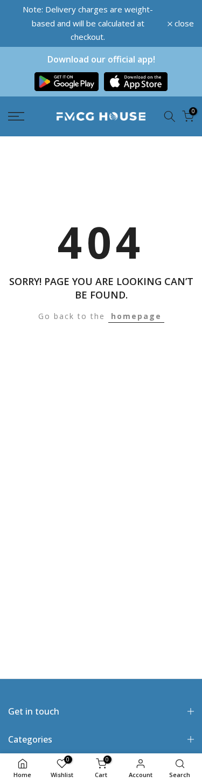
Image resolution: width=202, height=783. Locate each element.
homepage (136, 308)
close (183, 19)
